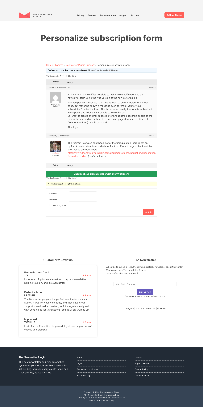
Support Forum (142, 363)
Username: (53, 193)
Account (135, 15)
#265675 (152, 136)
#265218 (152, 87)
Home (49, 65)
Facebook (150, 308)
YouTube (140, 308)
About (79, 357)
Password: (53, 200)
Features (92, 15)
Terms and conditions (87, 369)
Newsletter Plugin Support (80, 65)
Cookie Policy (141, 369)
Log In (148, 211)
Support (123, 15)
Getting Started (174, 15)
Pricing (80, 15)
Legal (79, 363)
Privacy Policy (83, 375)
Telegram (129, 308)
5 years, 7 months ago (97, 70)
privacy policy (158, 296)
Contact (138, 357)
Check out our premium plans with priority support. (101, 173)
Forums (59, 65)
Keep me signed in (59, 205)
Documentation (108, 15)
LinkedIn (161, 308)
